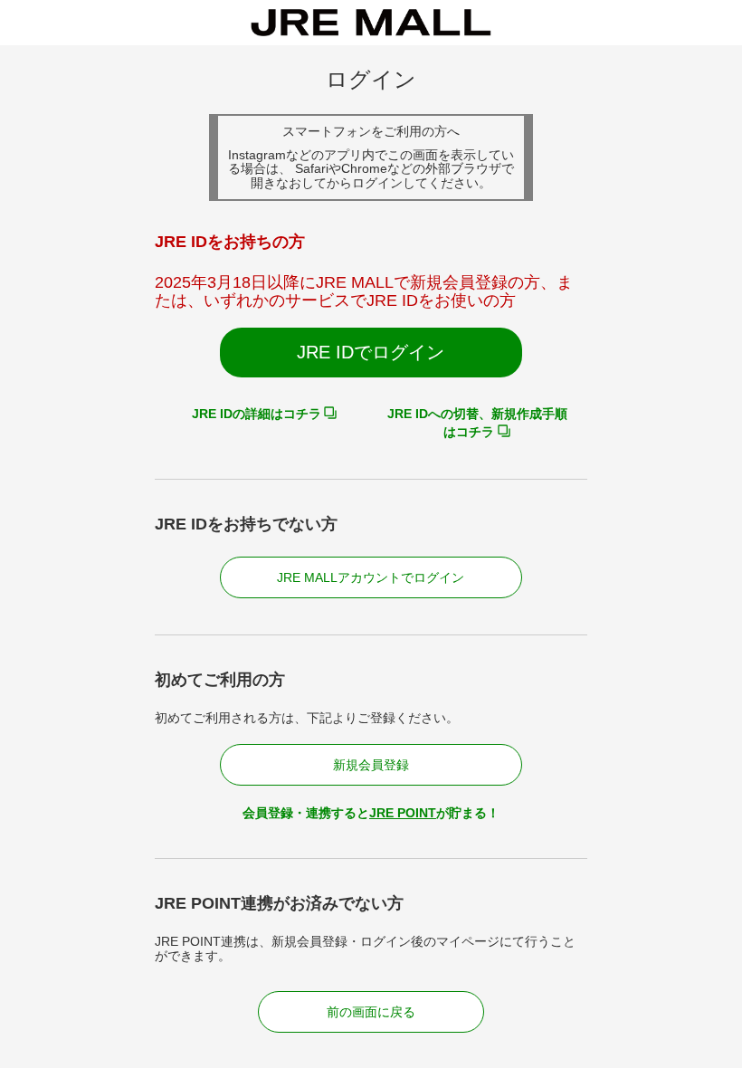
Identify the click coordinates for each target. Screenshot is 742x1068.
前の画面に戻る (371, 1012)
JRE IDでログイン (370, 352)
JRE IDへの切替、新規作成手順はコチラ (477, 422)
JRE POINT (402, 813)
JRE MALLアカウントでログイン (370, 577)
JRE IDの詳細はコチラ (256, 413)
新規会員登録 (371, 765)
